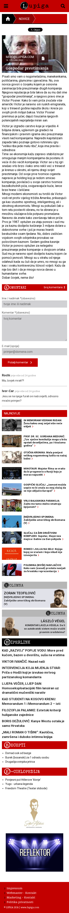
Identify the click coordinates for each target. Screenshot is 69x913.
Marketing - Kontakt (21, 897)
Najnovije (12, 413)
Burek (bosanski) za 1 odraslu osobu (27, 757)
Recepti (14, 745)
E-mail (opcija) (10, 346)
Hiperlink (17, 642)
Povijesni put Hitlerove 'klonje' (23, 779)
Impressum (14, 888)
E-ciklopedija (22, 771)
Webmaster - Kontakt (21, 893)
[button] (6, 5)
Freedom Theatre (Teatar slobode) (26, 788)
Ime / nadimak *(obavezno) (18, 298)
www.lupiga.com (30, 907)
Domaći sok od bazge (18, 753)
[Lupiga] (34, 5)
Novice (24, 19)
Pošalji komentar (19, 362)
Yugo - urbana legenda (19, 783)
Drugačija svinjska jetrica (20, 761)
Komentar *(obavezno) (16, 312)
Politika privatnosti (20, 902)
